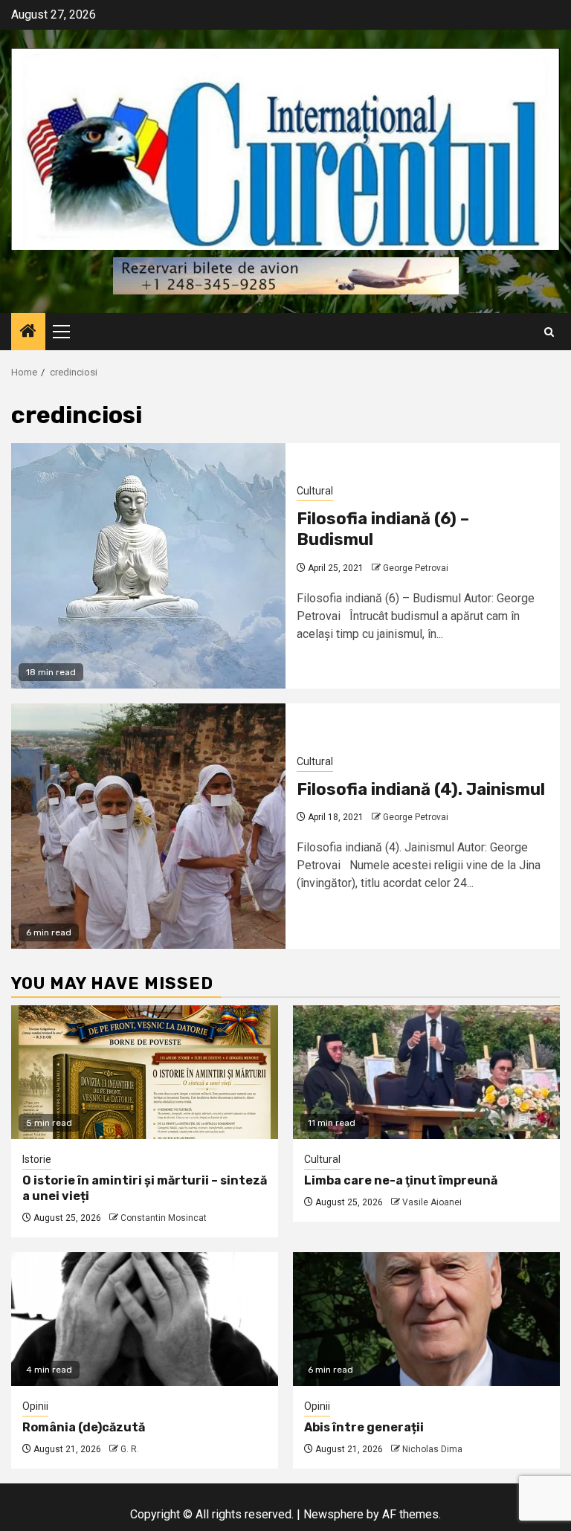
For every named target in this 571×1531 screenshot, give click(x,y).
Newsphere (333, 1514)
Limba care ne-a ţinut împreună (400, 1180)
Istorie (36, 1159)
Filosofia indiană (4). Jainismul (421, 789)
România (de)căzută (83, 1427)
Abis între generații (364, 1427)
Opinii (35, 1406)
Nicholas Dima (432, 1449)
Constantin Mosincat (163, 1218)
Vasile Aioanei (432, 1202)
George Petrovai (415, 568)
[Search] (549, 332)
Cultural (315, 491)
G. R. (129, 1449)
